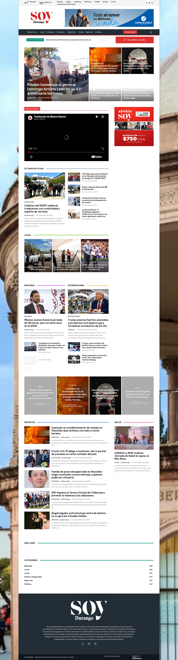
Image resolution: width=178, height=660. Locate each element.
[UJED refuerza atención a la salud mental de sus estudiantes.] (95, 255)
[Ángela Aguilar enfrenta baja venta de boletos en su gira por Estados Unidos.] (37, 520)
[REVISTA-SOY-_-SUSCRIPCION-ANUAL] (134, 126)
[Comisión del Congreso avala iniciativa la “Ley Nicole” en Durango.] (105, 88)
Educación (55, 458)
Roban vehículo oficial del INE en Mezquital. (38, 268)
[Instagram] (149, 3)
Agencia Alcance (32, 109)
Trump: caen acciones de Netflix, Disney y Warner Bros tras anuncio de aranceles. (95, 345)
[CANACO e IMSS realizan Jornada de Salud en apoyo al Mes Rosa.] (134, 438)
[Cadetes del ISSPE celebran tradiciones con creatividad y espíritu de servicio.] (44, 186)
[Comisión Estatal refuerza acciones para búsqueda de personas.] (74, 201)
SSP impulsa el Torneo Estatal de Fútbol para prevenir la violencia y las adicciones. (78, 494)
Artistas (54, 520)
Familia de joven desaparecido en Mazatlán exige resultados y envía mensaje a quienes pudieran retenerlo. (76, 474)
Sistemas (71, 330)
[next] (104, 39)
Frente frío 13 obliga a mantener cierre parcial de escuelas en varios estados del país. (78, 453)
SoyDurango (29, 215)
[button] (151, 32)
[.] (30, 360)
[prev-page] (25, 276)
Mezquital (38, 264)
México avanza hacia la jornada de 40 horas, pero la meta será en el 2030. (43, 322)
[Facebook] (146, 3)
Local (29, 80)
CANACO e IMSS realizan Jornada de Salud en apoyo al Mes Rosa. (131, 456)
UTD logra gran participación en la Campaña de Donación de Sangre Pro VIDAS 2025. (95, 176)
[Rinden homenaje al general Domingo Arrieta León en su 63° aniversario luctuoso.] (56, 74)
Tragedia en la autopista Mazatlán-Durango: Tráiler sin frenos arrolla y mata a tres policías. (51, 346)
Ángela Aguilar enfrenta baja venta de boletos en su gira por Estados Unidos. (78, 515)
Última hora (29, 202)
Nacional (94, 60)
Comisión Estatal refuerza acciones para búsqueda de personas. (94, 200)
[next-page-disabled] (29, 551)
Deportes (55, 499)
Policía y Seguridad (131, 85)
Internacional (74, 316)
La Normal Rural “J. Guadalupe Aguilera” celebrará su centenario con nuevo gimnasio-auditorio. (94, 213)
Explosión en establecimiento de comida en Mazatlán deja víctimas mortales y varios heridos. (76, 430)
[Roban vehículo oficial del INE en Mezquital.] (74, 189)
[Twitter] (152, 3)
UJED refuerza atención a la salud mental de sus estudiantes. (94, 267)
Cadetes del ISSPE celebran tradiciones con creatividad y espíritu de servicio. (42, 208)
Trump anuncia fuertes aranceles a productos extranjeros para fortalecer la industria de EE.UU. (88, 322)
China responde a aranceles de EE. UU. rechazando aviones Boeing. (94, 357)
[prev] (101, 39)
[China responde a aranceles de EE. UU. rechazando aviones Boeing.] (74, 359)
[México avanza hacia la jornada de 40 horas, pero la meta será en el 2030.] (44, 301)
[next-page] (29, 276)
